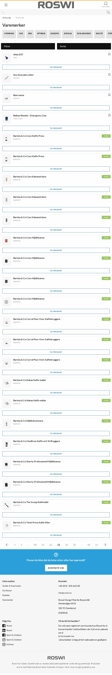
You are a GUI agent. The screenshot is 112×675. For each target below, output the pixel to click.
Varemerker (7, 600)
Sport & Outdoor (14, 635)
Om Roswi (7, 590)
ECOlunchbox (84, 33)
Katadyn (55, 33)
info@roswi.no (65, 593)
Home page (6, 18)
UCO (21, 33)
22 (50, 544)
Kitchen (10, 644)
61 (96, 544)
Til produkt (56, 67)
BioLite (99, 33)
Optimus (41, 33)
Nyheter (6, 595)
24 (66, 544)
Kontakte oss (56, 568)
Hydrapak (9, 33)
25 (74, 544)
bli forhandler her (66, 636)
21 (43, 544)
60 (88, 544)
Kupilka (68, 33)
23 (58, 544)
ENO (30, 33)
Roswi (9, 625)
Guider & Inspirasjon (11, 586)
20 (35, 544)
